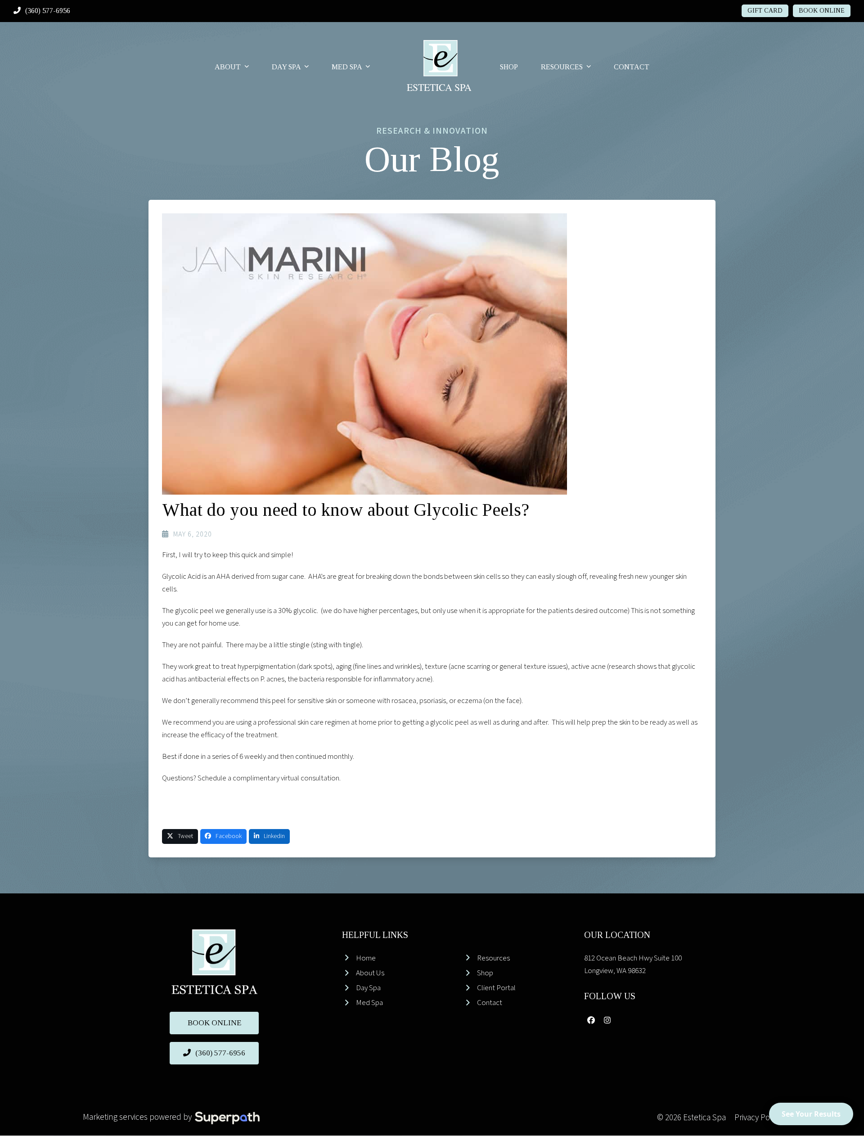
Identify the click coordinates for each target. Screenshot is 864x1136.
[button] (180, 836)
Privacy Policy (757, 1117)
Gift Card (765, 10)
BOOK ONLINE (822, 10)
